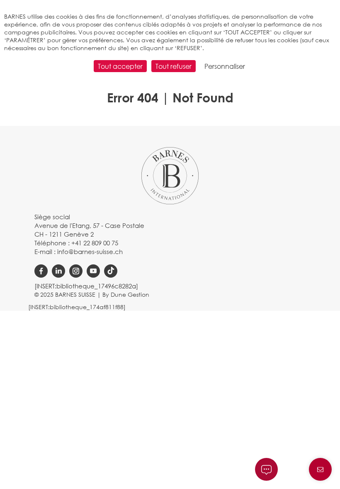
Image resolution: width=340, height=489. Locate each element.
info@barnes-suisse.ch (90, 251)
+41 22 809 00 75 (94, 243)
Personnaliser (224, 66)
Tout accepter (120, 66)
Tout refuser (173, 66)
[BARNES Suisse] (170, 175)
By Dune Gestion (125, 294)
